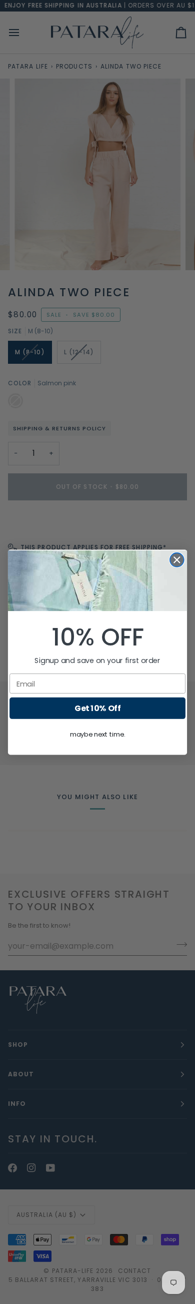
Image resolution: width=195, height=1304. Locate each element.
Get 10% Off (97, 708)
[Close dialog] (177, 559)
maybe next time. (97, 734)
